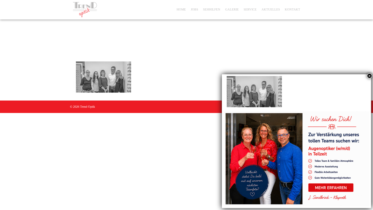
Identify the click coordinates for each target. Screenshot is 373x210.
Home (181, 9)
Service (250, 9)
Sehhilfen (211, 9)
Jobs (194, 9)
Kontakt (292, 9)
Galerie (232, 9)
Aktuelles (270, 9)
